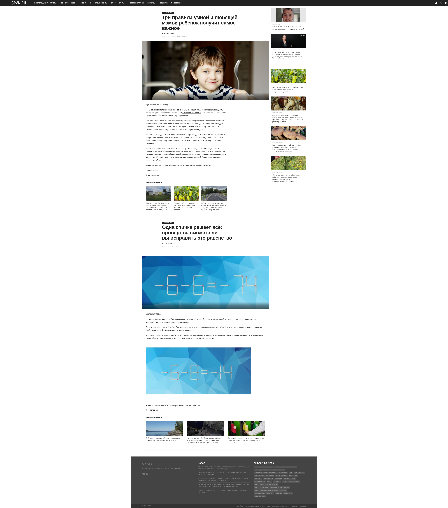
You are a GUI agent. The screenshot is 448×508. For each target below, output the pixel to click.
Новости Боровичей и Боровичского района (270, 490)
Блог (113, 3)
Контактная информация (255, 506)
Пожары (287, 478)
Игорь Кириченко (168, 243)
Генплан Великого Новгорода (285, 467)
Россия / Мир (85, 3)
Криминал (293, 476)
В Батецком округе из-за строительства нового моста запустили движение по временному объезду (213, 206)
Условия (302, 506)
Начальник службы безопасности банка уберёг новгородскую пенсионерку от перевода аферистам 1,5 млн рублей (204, 440)
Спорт (269, 481)
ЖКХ (293, 478)
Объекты (164, 3)
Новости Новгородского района (266, 484)
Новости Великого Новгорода (265, 473)
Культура (277, 481)
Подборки (176, 3)
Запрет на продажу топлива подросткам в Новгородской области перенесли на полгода (246, 440)
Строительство (259, 481)
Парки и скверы (281, 476)
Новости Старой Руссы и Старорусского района (271, 487)
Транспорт (270, 476)
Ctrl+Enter (177, 468)
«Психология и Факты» (191, 113)
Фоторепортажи (136, 3)
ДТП (291, 473)
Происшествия (278, 470)
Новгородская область (45, 3)
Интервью (152, 3)
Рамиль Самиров (168, 33)
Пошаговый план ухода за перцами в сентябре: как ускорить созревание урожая (185, 206)
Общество (268, 467)
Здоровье (257, 478)
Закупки (279, 493)
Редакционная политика (277, 506)
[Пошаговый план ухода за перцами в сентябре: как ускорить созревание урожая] (186, 200)
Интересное (153, 175)
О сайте (240, 506)
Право (285, 481)
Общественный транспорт (263, 493)
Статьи (122, 3)
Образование (294, 481)
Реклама (293, 506)
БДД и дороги (299, 473)
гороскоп (278, 478)
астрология (288, 493)
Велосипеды (268, 478)
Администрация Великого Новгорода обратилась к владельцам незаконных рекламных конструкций (157, 206)
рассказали (163, 165)
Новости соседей (68, 3)
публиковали (160, 405)
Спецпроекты (101, 3)
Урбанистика (282, 473)
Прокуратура (259, 476)
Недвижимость (260, 496)
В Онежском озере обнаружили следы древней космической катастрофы (163, 439)
